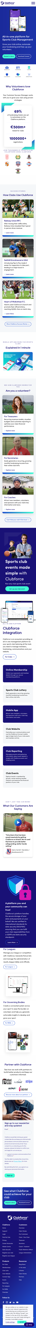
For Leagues (9, 967)
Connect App (6, 1277)
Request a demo (9, 56)
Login (4, 1234)
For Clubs (8, 657)
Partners (21, 1277)
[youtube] (17, 1302)
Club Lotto (5, 1270)
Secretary (22, 1243)
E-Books (21, 1270)
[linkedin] (14, 1302)
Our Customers (23, 1234)
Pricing (4, 1240)
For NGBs (8, 1023)
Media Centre (6, 1246)
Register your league (8, 1256)
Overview (21, 1228)
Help (20, 1280)
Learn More (11, 942)
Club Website (6, 1274)
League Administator (25, 1253)
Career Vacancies (7, 1243)
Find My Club (6, 1237)
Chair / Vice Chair (24, 1237)
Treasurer (22, 1240)
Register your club (7, 1253)
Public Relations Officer (26, 1249)
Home (4, 1228)
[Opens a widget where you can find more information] (29, 1324)
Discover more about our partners (17, 1094)
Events (4, 1280)
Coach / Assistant (24, 1246)
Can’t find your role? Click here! (17, 520)
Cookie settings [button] (10, 1322)
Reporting (5, 1283)
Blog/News (22, 1264)
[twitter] (10, 1302)
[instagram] (7, 1302)
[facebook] (3, 1302)
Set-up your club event (17, 589)
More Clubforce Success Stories (17, 324)
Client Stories (23, 1231)
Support (4, 1231)
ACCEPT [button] (22, 1322)
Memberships (6, 1267)
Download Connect (23, 56)
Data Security (6, 1249)
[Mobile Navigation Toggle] (33, 3)
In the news (22, 1267)
